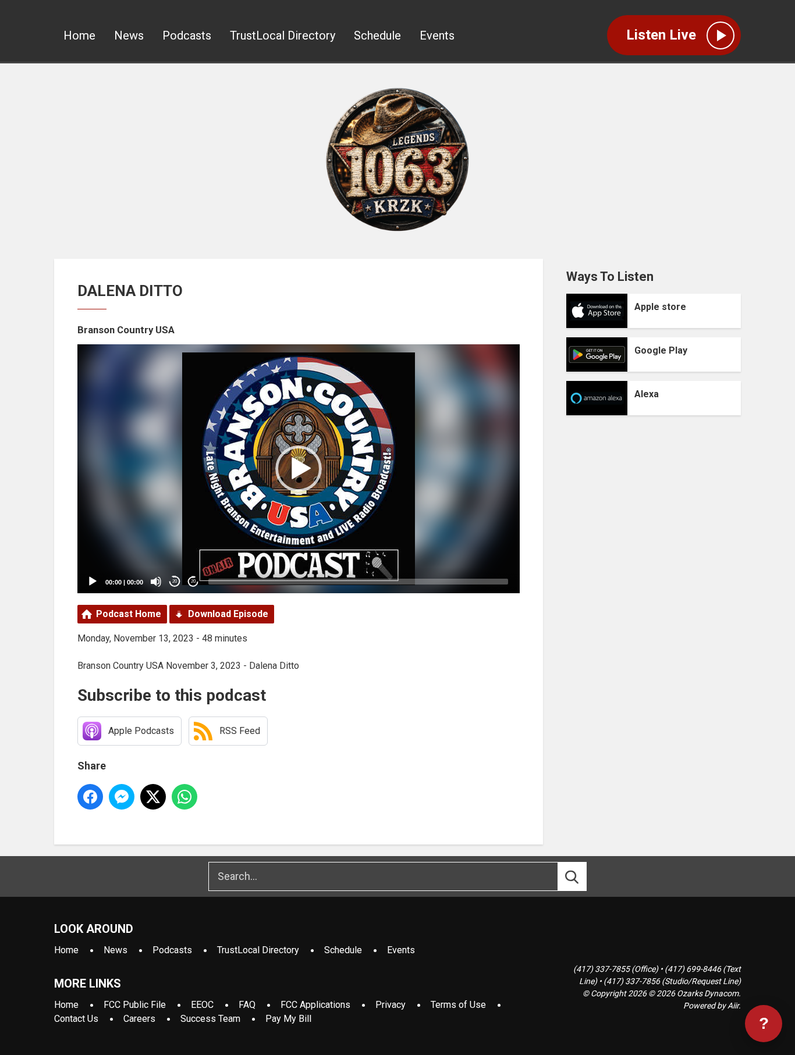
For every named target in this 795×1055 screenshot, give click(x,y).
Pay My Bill (288, 1018)
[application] (298, 468)
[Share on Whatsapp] (184, 797)
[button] (298, 468)
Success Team (210, 1018)
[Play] (92, 581)
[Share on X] (153, 797)
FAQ (247, 1004)
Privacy (390, 1004)
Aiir (733, 1005)
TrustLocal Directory (282, 35)
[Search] (582, 876)
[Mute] (156, 581)
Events (437, 35)
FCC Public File (135, 1004)
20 (174, 581)
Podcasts (186, 35)
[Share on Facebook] (90, 797)
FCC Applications (315, 1004)
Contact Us (76, 1018)
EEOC (202, 1004)
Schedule (377, 35)
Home (79, 35)
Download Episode (228, 613)
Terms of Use (458, 1004)
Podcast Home (128, 613)
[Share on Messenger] (121, 797)
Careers (139, 1018)
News (129, 35)
